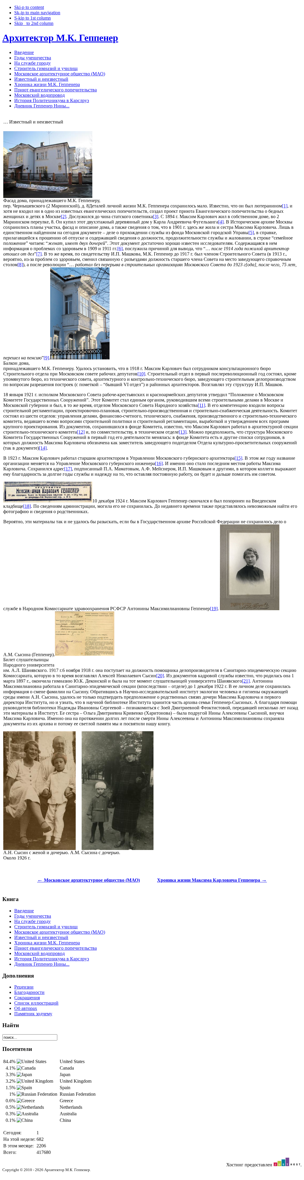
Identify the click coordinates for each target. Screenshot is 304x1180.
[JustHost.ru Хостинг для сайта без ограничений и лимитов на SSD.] (286, 1164)
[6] (120, 248)
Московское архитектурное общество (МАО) (88, 880)
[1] (284, 205)
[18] (27, 506)
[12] (81, 431)
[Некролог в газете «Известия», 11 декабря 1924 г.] (47, 500)
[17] (68, 468)
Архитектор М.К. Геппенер (60, 37)
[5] (251, 232)
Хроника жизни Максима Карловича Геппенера (212, 880)
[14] (43, 448)
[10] (141, 373)
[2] (63, 216)
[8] (20, 264)
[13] (182, 431)
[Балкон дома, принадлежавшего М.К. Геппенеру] (80, 357)
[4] (221, 221)
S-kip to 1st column (32, 17)
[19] (214, 608)
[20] (160, 675)
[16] (159, 463)
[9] (46, 357)
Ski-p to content (29, 7)
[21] (246, 680)
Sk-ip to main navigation (37, 12)
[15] (238, 458)
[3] (155, 216)
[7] (39, 253)
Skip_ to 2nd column (33, 23)
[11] (201, 405)
